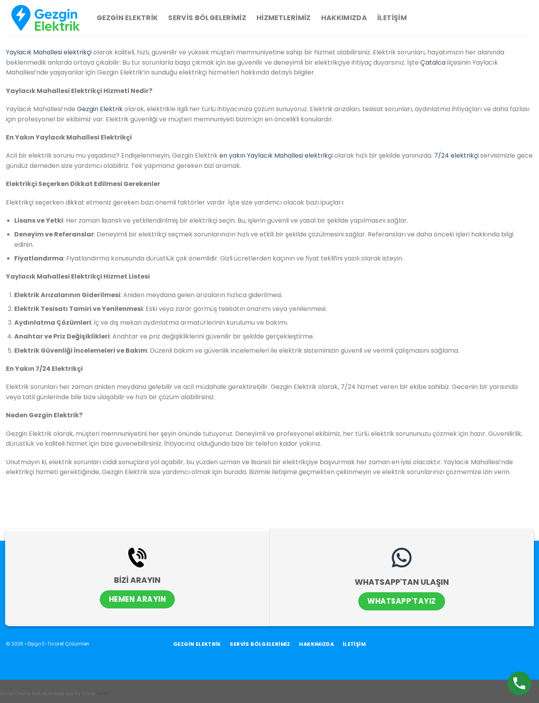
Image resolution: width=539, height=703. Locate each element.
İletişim (392, 17)
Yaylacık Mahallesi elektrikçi (49, 52)
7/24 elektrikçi (456, 155)
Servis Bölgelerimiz (207, 17)
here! (102, 693)
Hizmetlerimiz (283, 17)
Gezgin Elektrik (127, 17)
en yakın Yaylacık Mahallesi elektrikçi (276, 155)
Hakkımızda (344, 17)
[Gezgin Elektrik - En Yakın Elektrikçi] (45, 17)
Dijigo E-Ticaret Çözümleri (58, 643)
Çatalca (432, 62)
